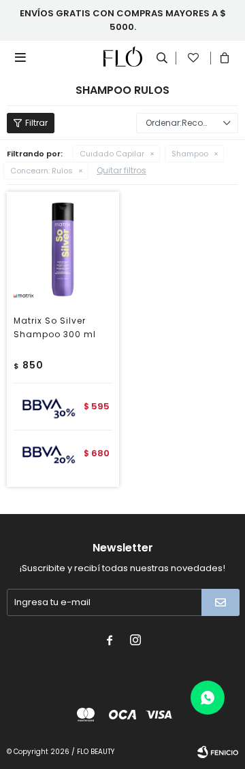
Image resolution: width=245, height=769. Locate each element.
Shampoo (190, 153)
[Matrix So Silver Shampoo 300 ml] (63, 248)
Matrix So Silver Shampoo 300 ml (55, 327)
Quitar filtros (121, 170)
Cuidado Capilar (112, 153)
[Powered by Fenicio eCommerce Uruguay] (217, 752)
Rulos (41, 170)
